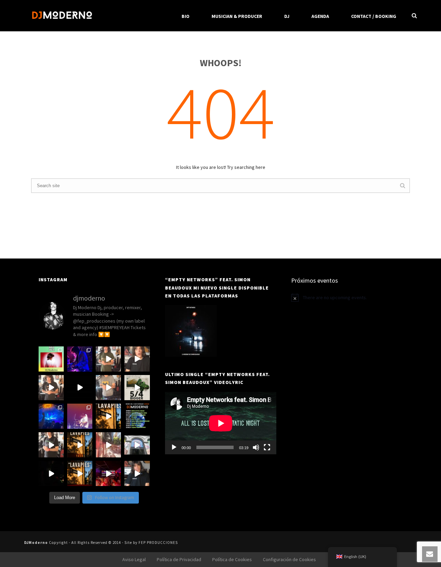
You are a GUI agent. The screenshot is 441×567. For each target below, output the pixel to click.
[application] (220, 423)
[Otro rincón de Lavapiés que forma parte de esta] (108, 444)
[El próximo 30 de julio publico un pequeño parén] (79, 473)
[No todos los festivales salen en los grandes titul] (137, 416)
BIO (185, 16)
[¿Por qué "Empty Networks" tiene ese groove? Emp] (137, 473)
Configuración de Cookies (289, 559)
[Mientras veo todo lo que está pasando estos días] (51, 416)
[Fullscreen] (267, 447)
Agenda (320, 16)
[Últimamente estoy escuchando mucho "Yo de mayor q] (51, 387)
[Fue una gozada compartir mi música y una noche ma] (79, 359)
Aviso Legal (134, 559)
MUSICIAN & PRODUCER (237, 16)
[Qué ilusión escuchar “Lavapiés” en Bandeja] (79, 387)
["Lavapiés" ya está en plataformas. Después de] (79, 444)
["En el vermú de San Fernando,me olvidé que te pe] (137, 444)
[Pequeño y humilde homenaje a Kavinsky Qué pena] (51, 444)
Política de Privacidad (179, 559)
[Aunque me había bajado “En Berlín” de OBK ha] (108, 359)
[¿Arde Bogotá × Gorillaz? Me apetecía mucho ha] (137, 387)
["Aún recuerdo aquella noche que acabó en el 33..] (51, 473)
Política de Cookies (232, 559)
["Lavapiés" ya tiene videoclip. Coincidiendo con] (108, 416)
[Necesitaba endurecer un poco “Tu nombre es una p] (108, 387)
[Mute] (256, 447)
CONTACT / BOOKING (373, 16)
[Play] (174, 447)
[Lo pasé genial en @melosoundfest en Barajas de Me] (79, 416)
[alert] (346, 297)
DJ (286, 16)
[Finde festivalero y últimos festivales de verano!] (51, 359)
